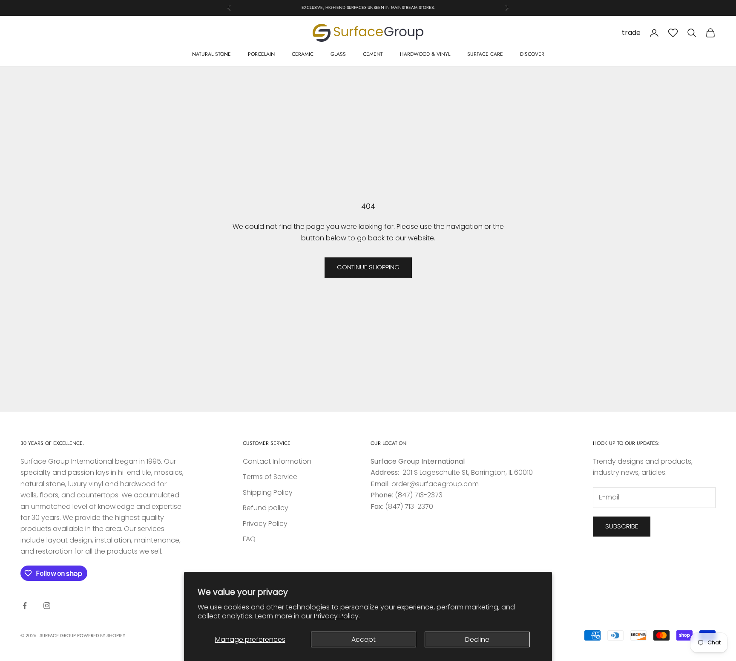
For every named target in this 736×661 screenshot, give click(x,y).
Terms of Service (270, 477)
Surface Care (485, 54)
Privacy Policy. (337, 616)
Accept (363, 639)
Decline (477, 639)
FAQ (249, 539)
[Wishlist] (673, 33)
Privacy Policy (265, 523)
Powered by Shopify (101, 635)
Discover (532, 54)
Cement (373, 54)
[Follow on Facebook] (24, 605)
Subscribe (621, 526)
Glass (338, 54)
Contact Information (277, 461)
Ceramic (302, 54)
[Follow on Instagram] (47, 605)
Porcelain (261, 54)
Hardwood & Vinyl (425, 54)
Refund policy (265, 508)
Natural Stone (211, 54)
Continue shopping (368, 267)
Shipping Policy (268, 492)
